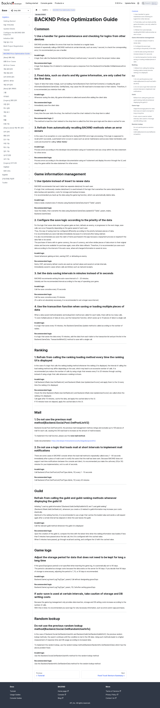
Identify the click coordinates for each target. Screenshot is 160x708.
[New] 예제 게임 (9, 58)
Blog (59, 698)
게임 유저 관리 (8, 85)
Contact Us (110, 698)
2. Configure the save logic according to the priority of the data (145, 47)
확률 (4, 120)
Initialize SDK (8, 38)
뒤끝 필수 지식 (8, 42)
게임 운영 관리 (8, 69)
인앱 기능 (6, 124)
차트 (4, 116)
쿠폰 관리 (6, 104)
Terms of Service (112, 691)
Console (61, 695)
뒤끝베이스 (5, 17)
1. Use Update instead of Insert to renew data (144, 42)
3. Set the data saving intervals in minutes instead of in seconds (144, 53)
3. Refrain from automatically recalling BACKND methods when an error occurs (145, 32)
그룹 (4, 93)
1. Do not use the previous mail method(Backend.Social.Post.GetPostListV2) (145, 81)
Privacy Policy (111, 695)
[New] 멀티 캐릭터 (9, 89)
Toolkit (4, 183)
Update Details (9, 29)
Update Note (130, 3)
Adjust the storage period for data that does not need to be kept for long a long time (144, 111)
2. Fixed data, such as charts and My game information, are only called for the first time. (145, 24)
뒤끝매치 (5, 175)
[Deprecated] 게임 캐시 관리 (13, 128)
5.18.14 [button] (118, 3)
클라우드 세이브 (8, 81)
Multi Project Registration (13, 46)
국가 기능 (6, 159)
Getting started (32, 3)
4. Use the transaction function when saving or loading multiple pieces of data (145, 59)
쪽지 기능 (6, 147)
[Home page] (36, 10)
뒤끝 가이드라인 (8, 25)
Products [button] (58, 3)
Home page (62, 691)
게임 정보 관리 (8, 73)
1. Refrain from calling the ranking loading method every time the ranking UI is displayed (144, 70)
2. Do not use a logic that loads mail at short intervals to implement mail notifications (145, 89)
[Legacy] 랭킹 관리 (10, 100)
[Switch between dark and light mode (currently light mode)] (138, 3)
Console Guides (16, 698)
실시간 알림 (7, 155)
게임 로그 (6, 112)
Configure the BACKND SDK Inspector (14, 34)
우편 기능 (6, 143)
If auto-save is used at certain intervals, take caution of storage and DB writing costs (144, 119)
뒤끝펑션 (6, 167)
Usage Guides (15, 695)
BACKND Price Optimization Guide (16, 54)
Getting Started (9, 21)
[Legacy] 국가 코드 (10, 163)
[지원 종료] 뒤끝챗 (8, 179)
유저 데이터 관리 (8, 77)
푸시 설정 (6, 108)
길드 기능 (6, 151)
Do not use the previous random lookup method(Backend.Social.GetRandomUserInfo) (144, 131)
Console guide (46, 3)
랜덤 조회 (6, 136)
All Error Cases (9, 65)
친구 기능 (6, 140)
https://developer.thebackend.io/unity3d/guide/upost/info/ (73, 441)
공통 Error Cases (9, 61)
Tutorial (6, 50)
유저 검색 (6, 132)
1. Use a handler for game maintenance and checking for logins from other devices (143, 16)
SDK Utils (6, 171)
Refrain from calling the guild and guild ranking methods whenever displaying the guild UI (144, 100)
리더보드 (6, 96)
